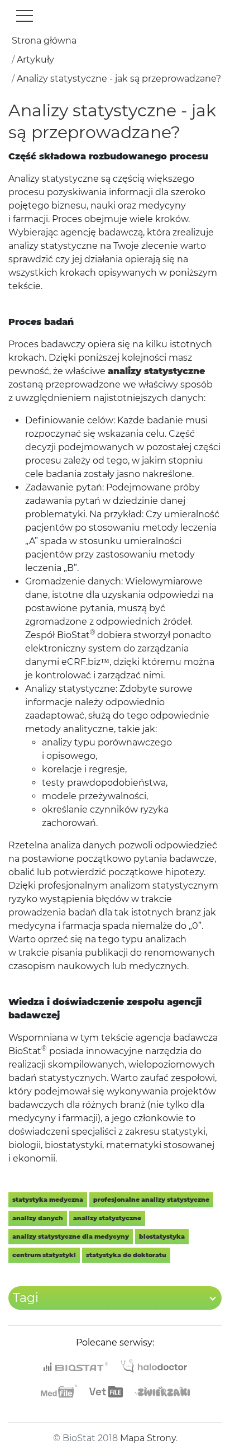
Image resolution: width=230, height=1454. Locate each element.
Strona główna (44, 40)
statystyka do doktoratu (126, 1255)
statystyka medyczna (47, 1199)
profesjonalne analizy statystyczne (151, 1199)
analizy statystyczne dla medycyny (70, 1236)
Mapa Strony (148, 1438)
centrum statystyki (44, 1255)
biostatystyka (162, 1236)
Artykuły (35, 59)
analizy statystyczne (107, 1218)
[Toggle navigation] (24, 15)
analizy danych (37, 1218)
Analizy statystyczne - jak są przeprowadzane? (119, 78)
